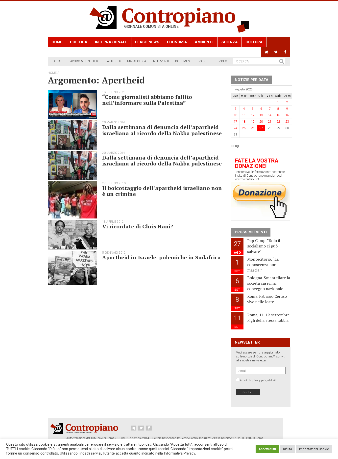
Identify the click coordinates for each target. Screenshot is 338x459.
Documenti (184, 61)
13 (261, 115)
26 (252, 128)
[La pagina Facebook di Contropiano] (285, 52)
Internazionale (111, 42)
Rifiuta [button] (287, 449)
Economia (177, 42)
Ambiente (204, 42)
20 (261, 121)
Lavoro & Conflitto (84, 61)
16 (287, 115)
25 (243, 128)
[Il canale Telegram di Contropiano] (266, 52)
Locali (58, 61)
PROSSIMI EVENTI (251, 232)
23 (287, 121)
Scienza (229, 42)
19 (252, 121)
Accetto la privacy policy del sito (258, 380)
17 (235, 121)
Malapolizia (136, 61)
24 (235, 128)
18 (243, 121)
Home (56, 42)
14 (269, 115)
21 (269, 121)
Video (223, 61)
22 (278, 121)
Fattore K (113, 61)
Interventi (160, 61)
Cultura (254, 42)
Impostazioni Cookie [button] (314, 449)
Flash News (147, 42)
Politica (78, 42)
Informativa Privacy (179, 453)
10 (235, 115)
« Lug (235, 146)
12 (252, 115)
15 (278, 115)
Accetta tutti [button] (267, 449)
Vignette (206, 61)
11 (243, 115)
